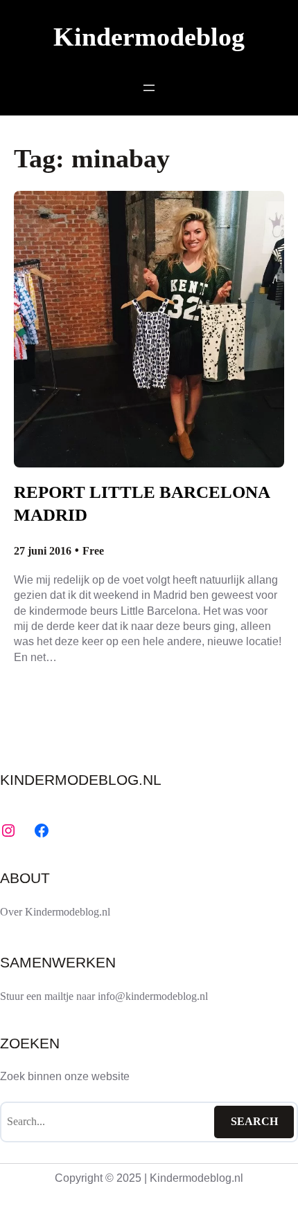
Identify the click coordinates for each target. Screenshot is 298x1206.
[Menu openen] (149, 88)
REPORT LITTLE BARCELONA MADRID (142, 503)
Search (254, 1121)
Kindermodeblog (149, 37)
